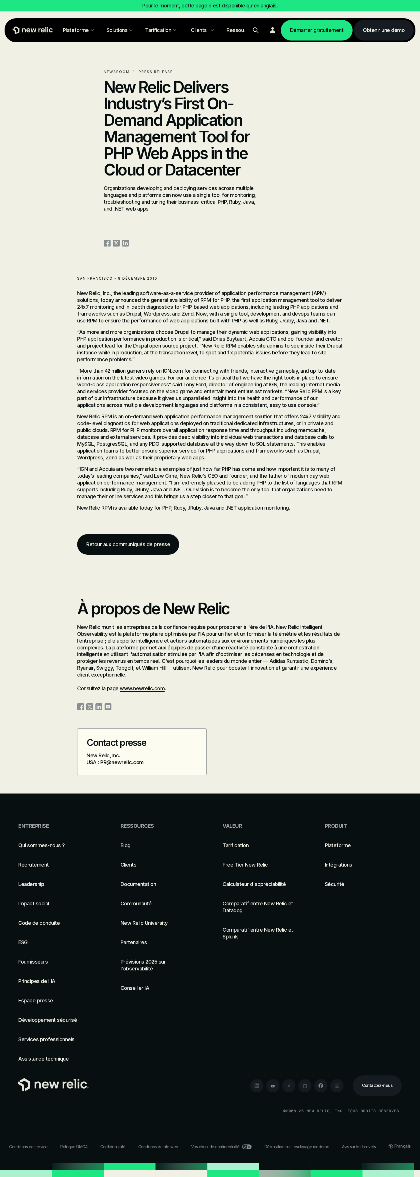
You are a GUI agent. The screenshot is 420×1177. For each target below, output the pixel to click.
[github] (305, 1086)
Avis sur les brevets (359, 1146)
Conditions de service (28, 1146)
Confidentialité (112, 1146)
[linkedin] (257, 1086)
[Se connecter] (272, 30)
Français (402, 1146)
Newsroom (117, 72)
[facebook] (321, 1086)
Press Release (156, 72)
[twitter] (289, 1086)
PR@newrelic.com (122, 762)
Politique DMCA (73, 1146)
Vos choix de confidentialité (215, 1146)
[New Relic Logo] (32, 30)
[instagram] (337, 1086)
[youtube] (273, 1086)
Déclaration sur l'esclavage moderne (297, 1146)
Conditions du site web (158, 1146)
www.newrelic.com (142, 688)
